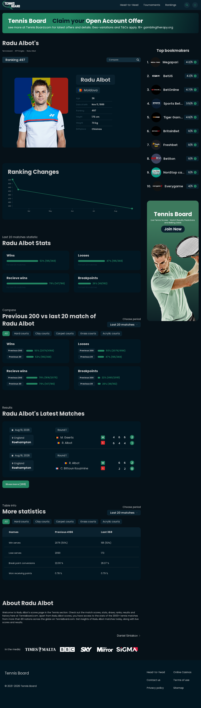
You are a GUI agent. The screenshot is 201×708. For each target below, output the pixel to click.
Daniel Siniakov (127, 636)
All (6, 333)
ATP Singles (19, 51)
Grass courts (88, 333)
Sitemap (178, 688)
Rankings (170, 5)
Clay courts (42, 333)
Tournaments (151, 5)
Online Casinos (182, 672)
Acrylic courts (111, 333)
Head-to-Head (129, 5)
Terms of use (181, 680)
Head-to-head (156, 672)
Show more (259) (15, 484)
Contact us (153, 680)
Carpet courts (65, 333)
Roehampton (21, 442)
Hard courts (21, 333)
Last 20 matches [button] (122, 325)
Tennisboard (7, 51)
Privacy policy (155, 688)
